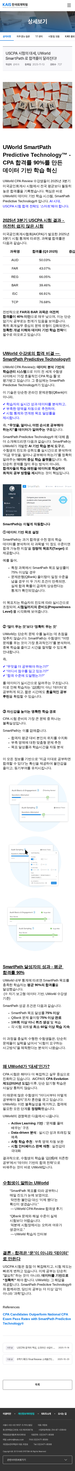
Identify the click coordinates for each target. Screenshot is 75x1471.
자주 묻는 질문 (23, 36)
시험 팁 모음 (53, 36)
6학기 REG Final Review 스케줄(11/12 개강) (36, 1359)
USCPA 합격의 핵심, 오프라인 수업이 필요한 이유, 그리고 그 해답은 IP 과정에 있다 (36, 1347)
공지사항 (7, 36)
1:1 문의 (39, 36)
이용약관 (7, 1413)
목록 (37, 1384)
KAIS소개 (46, 1413)
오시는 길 (62, 1413)
